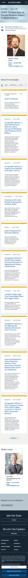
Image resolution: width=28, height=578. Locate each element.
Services (3, 543)
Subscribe (14, 533)
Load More (13, 438)
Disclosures (17, 546)
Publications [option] (13, 84)
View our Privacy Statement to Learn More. (11, 564)
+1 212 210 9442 (14, 482)
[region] (14, 565)
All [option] (2, 84)
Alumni (16, 540)
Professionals (5, 540)
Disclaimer (17, 543)
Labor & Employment (7, 505)
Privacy (16, 549)
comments (15, 26)
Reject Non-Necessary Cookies (14, 571)
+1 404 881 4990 (16, 63)
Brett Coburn (8, 26)
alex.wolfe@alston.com (13, 485)
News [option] (6, 84)
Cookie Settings (14, 567)
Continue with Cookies (14, 575)
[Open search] (26, 2)
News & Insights (5, 546)
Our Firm (3, 549)
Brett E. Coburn (13, 58)
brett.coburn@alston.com (16, 66)
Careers (14, 520)
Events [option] (20, 84)
